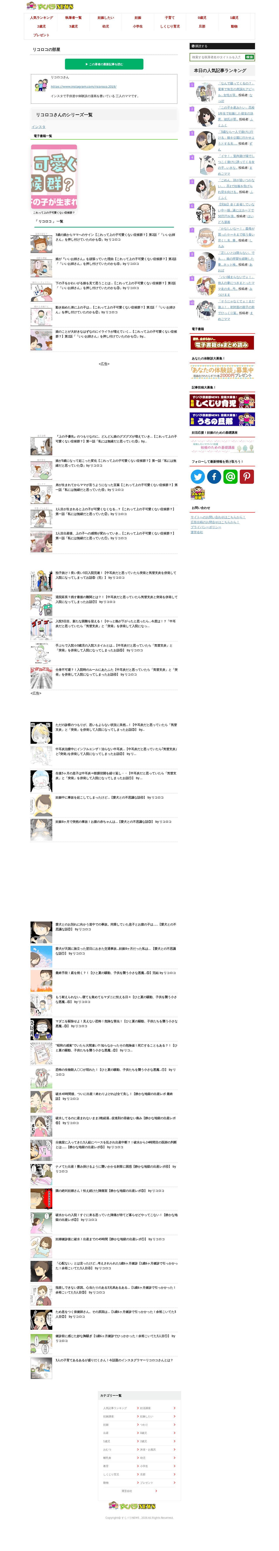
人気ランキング (41, 17)
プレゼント (41, 35)
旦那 (202, 26)
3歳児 (73, 26)
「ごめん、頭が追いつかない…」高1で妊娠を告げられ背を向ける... (236, 186)
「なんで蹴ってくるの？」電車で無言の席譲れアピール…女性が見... (236, 89)
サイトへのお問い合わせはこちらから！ (218, 517)
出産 (106, 1433)
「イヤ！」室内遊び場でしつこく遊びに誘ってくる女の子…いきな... (236, 162)
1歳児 (234, 17)
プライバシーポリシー (206, 527)
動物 (234, 26)
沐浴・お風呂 (148, 1449)
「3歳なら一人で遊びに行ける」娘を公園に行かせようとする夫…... (236, 137)
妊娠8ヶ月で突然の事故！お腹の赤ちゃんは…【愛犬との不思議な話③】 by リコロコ (114, 822)
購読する (201, 46)
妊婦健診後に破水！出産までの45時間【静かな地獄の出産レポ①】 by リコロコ (110, 1239)
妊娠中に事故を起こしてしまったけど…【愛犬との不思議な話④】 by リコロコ (110, 797)
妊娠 (138, 17)
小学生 (138, 26)
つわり (144, 1424)
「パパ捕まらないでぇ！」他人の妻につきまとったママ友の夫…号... (236, 283)
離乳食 (107, 1457)
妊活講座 (145, 1408)
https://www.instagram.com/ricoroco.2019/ (83, 87)
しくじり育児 (170, 26)
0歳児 (202, 17)
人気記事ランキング (115, 1408)
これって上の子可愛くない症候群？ (54, 212)
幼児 (105, 26)
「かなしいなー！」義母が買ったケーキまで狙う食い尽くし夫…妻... (236, 234)
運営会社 (197, 532)
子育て (170, 17)
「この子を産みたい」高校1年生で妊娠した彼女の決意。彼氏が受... (236, 113)
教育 (106, 1466)
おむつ (107, 1449)
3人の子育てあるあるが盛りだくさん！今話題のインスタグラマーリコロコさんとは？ (114, 1360)
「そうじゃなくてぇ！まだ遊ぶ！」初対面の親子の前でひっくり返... (236, 307)
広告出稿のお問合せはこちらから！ (215, 522)
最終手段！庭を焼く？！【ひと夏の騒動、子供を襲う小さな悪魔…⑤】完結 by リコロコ (116, 973)
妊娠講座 (108, 1416)
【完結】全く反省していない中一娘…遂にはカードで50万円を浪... (236, 210)
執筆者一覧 (73, 17)
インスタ (39, 127)
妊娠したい (106, 17)
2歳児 (41, 26)
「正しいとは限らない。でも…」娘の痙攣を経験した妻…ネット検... (236, 259)
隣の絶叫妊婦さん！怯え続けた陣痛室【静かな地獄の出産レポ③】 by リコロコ (110, 1191)
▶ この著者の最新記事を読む (104, 64)
